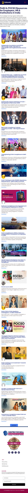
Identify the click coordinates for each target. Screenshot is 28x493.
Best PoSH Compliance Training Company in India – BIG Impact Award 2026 (12, 129)
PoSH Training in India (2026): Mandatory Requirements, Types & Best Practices (13, 180)
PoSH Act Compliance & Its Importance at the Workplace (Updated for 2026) (14, 206)
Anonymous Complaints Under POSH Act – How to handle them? (13, 415)
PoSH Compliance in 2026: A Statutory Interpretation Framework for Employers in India (13, 234)
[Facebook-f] (16, 452)
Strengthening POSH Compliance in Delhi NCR (13, 155)
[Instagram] (12, 452)
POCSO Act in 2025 (7, 287)
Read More (3, 135)
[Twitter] (19, 452)
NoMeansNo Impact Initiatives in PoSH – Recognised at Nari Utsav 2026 (13, 102)
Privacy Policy (4, 461)
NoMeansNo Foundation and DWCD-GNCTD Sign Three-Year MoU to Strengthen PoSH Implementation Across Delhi (13, 47)
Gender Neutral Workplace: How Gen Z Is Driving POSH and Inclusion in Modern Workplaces (13, 261)
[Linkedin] (9, 452)
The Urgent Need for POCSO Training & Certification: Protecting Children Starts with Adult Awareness (13, 337)
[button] (25, 2)
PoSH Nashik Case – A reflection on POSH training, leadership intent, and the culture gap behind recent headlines (13, 76)
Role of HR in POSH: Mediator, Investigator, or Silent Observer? (11, 312)
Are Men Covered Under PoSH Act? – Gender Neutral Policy (12, 389)
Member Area (4, 463)
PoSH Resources (5, 466)
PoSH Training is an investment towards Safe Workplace (13, 363)
